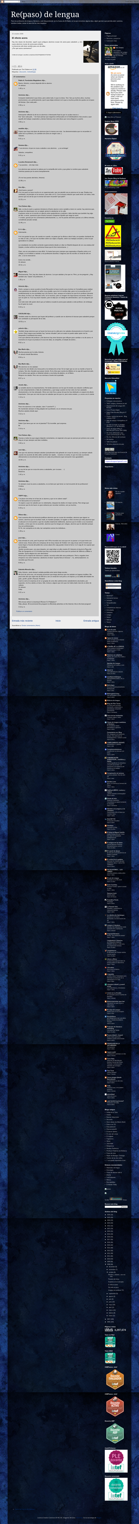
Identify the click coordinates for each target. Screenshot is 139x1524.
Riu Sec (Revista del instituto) (116, 437)
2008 (109, 1264)
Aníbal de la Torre (112, 1112)
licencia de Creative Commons (116, 453)
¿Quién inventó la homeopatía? (116, 793)
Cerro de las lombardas (115, 715)
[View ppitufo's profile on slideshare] (118, 577)
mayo (111, 1304)
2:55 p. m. (21, 105)
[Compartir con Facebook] (19, 66)
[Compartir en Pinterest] (21, 66)
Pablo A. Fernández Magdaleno (29, 80)
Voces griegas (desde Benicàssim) (114, 1078)
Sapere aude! (111, 1052)
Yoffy (108, 1086)
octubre (111, 1272)
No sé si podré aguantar (120, 492)
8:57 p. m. (21, 378)
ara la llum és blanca (113, 969)
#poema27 (110, 596)
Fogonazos (110, 1139)
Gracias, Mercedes (121, 524)
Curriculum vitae (112, 41)
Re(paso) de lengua (45, 14)
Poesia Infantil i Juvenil (115, 1035)
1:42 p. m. (21, 474)
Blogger (99, 1518)
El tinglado (110, 1136)
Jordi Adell (110, 1143)
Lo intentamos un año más (115, 1081)
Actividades (110, 610)
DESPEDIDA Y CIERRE (114, 744)
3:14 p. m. (21, 428)
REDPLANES (111, 895)
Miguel (20, 271)
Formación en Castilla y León (115, 665)
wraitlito (21, 128)
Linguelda (110, 974)
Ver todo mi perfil (110, 59)
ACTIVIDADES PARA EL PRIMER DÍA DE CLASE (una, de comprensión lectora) (116, 944)
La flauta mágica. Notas (114, 717)
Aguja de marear (112, 638)
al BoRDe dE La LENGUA (115, 646)
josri (20, 538)
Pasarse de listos (113, 1279)
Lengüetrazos (111, 950)
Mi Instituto (110, 439)
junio (110, 1302)
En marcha (118, 502)
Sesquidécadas (111, 603)
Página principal (112, 36)
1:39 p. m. (21, 531)
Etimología (110, 1170)
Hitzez (109, 1141)
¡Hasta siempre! (111, 1072)
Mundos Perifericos (113, 1148)
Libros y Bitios (112, 959)
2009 (109, 1261)
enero (111, 1315)
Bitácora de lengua (113, 700)
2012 (109, 1253)
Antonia (21, 286)
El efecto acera (19, 38)
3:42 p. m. (21, 443)
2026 (109, 1215)
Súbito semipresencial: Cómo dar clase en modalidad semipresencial (115, 835)
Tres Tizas (110, 1071)
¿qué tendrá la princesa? (115, 1101)
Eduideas (110, 825)
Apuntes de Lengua (113, 663)
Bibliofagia (110, 685)
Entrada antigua (91, 621)
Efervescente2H (112, 1129)
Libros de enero (111, 1096)
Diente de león (112, 798)
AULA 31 (110, 670)
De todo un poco (113, 1287)
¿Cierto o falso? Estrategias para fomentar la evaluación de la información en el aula (116, 977)
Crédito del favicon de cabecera (25, 1509)
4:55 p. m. (21, 122)
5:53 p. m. (21, 307)
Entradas (110, 584)
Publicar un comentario (24, 611)
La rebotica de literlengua (115, 915)
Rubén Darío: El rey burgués (115, 1011)
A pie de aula (111, 629)
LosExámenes (111, 1177)
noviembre (112, 1269)
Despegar (110, 901)
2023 (109, 1223)
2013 (109, 1250)
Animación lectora (112, 598)
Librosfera (110, 967)
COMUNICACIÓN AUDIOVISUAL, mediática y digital (116, 759)
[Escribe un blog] (15, 66)
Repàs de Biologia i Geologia (116, 1155)
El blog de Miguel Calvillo (116, 832)
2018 (109, 1237)
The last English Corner (114, 695)
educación (22, 72)
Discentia (109, 1119)
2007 (109, 1319)
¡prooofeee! (111, 1094)
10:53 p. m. (22, 321)
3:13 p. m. (21, 607)
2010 (109, 1259)
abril (110, 1307)
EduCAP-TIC (111, 819)
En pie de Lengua (113, 878)
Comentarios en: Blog (114, 732)
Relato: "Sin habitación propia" (116, 935)
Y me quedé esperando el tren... (117, 1160)
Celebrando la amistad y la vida (116, 1054)
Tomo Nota (110, 1059)
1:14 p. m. (21, 397)
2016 (109, 1242)
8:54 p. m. (21, 357)
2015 (109, 1245)
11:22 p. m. (22, 199)
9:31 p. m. (21, 155)
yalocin (21, 328)
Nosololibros (111, 1016)
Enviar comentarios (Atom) (31, 625)
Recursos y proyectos (113, 38)
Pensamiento (111, 1047)
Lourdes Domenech (25, 162)
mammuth (79, 1518)
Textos (109, 622)
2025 (109, 1217)
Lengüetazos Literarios (114, 940)
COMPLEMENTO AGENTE (116, 742)
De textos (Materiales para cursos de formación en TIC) (115, 433)
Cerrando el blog (112, 827)
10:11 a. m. (22, 265)
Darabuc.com (111, 782)
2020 (109, 1231)
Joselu (20, 385)
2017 (109, 1239)
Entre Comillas (112, 885)
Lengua (109, 615)
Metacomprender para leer (116, 1001)
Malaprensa (110, 1146)
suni (20, 450)
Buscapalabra (111, 1182)
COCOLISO (22, 313)
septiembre (112, 1293)
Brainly (109, 1175)
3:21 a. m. (21, 592)
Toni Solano (22, 206)
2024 (109, 1220)
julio (110, 1299)
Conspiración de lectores (115, 773)
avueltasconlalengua (114, 677)
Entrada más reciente (22, 621)
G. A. (20, 229)
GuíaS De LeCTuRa (113, 1103)
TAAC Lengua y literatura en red (117, 403)
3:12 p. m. (21, 414)
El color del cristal (112, 1134)
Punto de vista (111, 1153)
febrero (111, 1313)
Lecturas (109, 600)
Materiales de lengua (113, 1168)
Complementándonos (114, 749)
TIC (108, 605)
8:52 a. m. (21, 342)
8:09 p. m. (21, 563)
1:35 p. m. (21, 279)
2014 (109, 1248)
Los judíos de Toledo (113, 1030)
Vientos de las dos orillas (114, 1158)
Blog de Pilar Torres (114, 703)
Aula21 (109, 1115)
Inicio (58, 621)
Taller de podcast (112, 442)
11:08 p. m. (22, 180)
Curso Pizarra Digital (113, 410)
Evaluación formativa (113, 821)
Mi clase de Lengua (113, 1010)
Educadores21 (111, 1127)
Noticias (109, 620)
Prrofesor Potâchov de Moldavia (117, 1151)
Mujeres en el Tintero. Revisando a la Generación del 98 (116, 918)
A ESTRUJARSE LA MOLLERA (116, 873)
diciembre (112, 1267)
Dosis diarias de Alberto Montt (116, 1122)
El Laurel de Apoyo (113, 851)
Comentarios (111, 587)
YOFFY (21, 496)
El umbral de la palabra (115, 859)
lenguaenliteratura (113, 934)
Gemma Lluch (112, 893)
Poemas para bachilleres (119, 514)
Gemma (21, 145)
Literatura (109, 612)
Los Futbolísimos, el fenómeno (116, 988)
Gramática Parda (112, 900)
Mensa (109, 1180)
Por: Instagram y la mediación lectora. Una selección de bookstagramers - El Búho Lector (116, 735)
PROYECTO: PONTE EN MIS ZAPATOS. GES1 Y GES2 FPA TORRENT (116, 862)
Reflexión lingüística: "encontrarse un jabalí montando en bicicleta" (116, 802)
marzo (111, 1310)
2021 (109, 1228)
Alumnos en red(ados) (114, 655)
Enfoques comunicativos (114, 401)
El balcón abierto (112, 1131)
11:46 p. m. (22, 222)
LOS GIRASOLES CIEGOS (115, 672)
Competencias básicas (114, 607)
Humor (109, 617)
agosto (111, 1296)
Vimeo (125, 1200)
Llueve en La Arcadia (114, 993)
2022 (109, 1226)
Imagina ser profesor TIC (116, 1290)
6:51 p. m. (21, 138)
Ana (19, 187)
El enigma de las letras (114, 842)
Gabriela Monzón (24, 569)
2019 (109, 1234)
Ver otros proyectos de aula (115, 444)
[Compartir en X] (17, 66)
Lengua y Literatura (113, 925)
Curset (117, 534)
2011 (109, 1256)
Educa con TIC (111, 1124)
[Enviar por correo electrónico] (13, 66)
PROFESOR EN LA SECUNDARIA (113, 1044)
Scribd (114, 577)
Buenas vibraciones (113, 1117)
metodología (31, 72)
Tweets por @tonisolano (112, 570)
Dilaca (20, 514)
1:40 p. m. (21, 88)
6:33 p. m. (21, 508)
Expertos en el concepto (116, 1282)
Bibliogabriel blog (113, 694)
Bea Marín (22, 349)
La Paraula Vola (112, 906)
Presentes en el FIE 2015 (114, 880)
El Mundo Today (112, 1184)
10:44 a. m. (22, 460)
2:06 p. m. (21, 489)
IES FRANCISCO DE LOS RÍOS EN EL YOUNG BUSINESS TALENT (116, 1020)
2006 (109, 1322)
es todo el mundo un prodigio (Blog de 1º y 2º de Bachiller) (116, 425)
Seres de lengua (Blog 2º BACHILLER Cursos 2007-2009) (117, 429)
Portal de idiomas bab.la (114, 1172)
